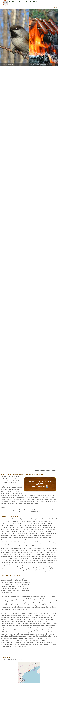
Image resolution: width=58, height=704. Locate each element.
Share (55, 7)
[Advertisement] (44, 583)
